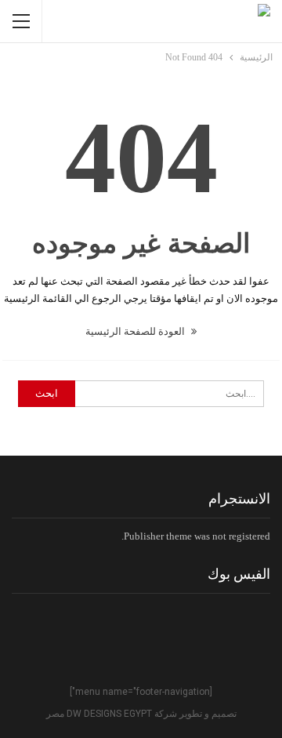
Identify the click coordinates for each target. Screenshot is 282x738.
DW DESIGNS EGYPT (109, 713)
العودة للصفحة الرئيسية (136, 331)
